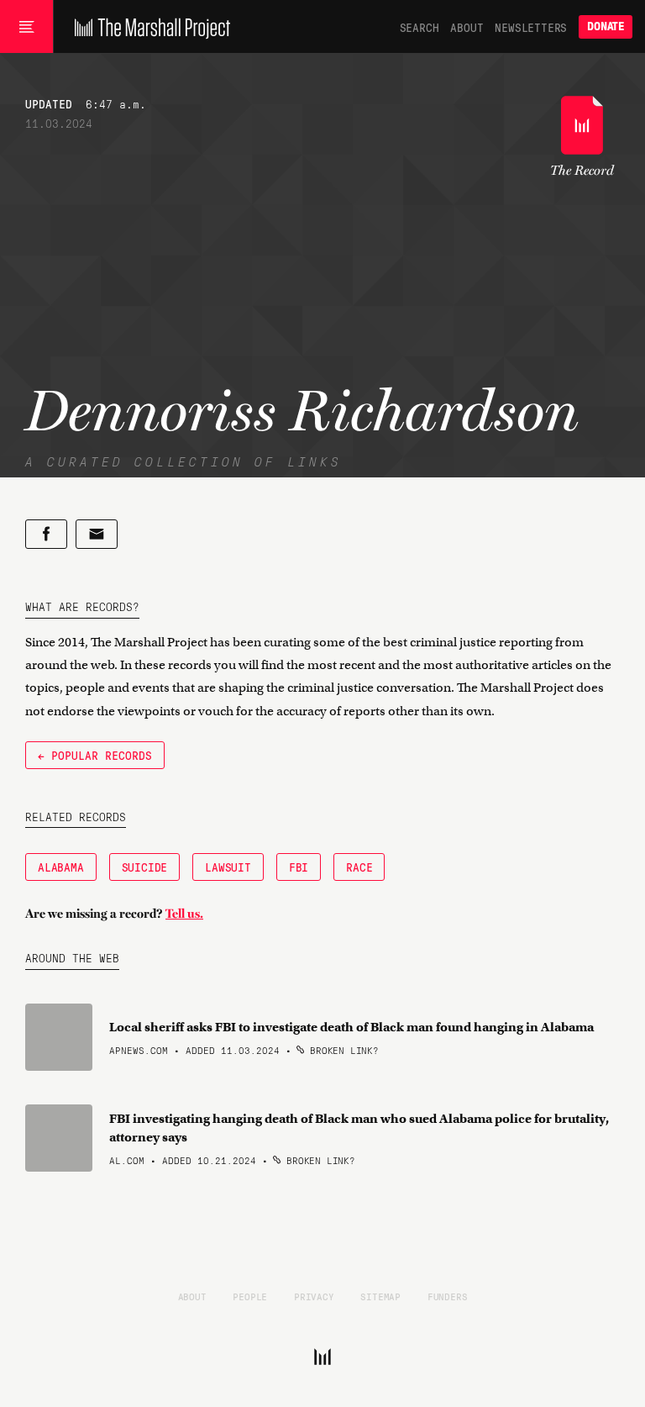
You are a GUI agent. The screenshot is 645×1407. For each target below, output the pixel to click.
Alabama (61, 866)
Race (359, 866)
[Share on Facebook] (46, 534)
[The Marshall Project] (148, 27)
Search (419, 26)
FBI (298, 866)
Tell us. (184, 913)
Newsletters (531, 26)
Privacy (314, 1296)
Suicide (145, 866)
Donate (605, 26)
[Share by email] (97, 534)
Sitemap (380, 1296)
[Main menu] (26, 27)
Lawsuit (228, 866)
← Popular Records (95, 754)
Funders (447, 1296)
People (250, 1296)
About (466, 26)
